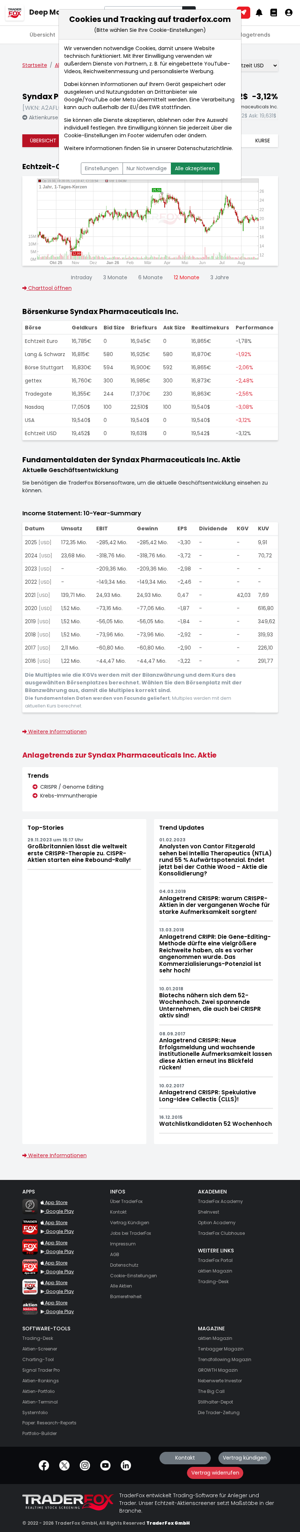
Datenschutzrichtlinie (204, 148)
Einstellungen (102, 168)
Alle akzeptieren (195, 168)
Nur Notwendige (147, 168)
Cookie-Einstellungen (91, 135)
